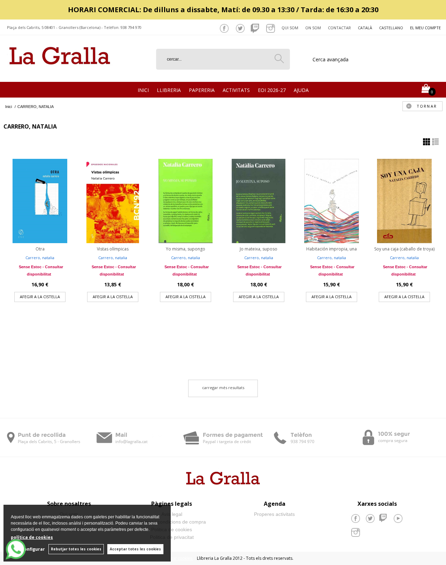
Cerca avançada (330, 59)
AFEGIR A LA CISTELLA (40, 296)
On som (313, 27)
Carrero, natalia (39, 257)
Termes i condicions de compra (171, 522)
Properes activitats (274, 514)
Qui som (290, 27)
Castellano (391, 27)
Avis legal (171, 514)
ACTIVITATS (236, 90)
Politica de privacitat (172, 537)
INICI (143, 90)
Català (365, 27)
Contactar (339, 27)
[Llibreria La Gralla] (60, 73)
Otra (40, 249)
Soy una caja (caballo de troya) (404, 249)
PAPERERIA (202, 90)
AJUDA (301, 90)
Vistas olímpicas (113, 249)
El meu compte (425, 27)
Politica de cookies (171, 529)
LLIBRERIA (169, 90)
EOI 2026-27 (272, 90)
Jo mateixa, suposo (258, 249)
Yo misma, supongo (185, 249)
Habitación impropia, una (331, 249)
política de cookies (32, 537)
